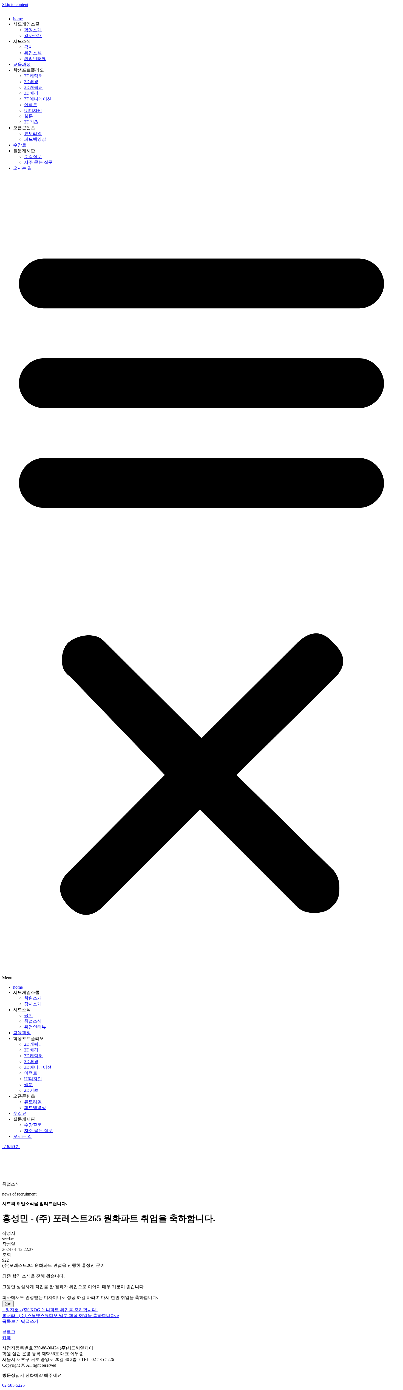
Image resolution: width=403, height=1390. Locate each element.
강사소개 (33, 35)
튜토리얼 (33, 133)
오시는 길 (22, 168)
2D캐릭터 (33, 76)
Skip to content (15, 4)
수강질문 (33, 156)
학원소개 (33, 29)
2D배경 (31, 81)
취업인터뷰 (35, 58)
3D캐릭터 (33, 87)
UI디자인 (33, 110)
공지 (28, 47)
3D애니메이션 (38, 99)
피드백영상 (35, 139)
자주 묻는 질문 (38, 162)
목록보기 (11, 1321)
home (18, 18)
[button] (201, 578)
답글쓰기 (29, 1321)
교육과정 (22, 64)
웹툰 (28, 116)
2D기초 (31, 122)
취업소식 (33, 52)
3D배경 (31, 93)
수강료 (19, 145)
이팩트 (30, 104)
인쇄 (8, 1304)
